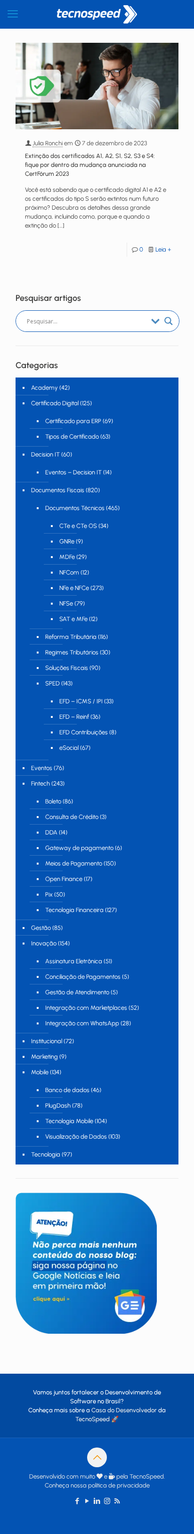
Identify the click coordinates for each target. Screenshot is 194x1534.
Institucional (46, 1041)
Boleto (53, 801)
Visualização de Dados (76, 1136)
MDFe (67, 556)
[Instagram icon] (107, 1501)
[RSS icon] (117, 1501)
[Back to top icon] (97, 1457)
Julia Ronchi (47, 143)
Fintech (40, 783)
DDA (51, 832)
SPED (52, 683)
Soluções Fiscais (66, 667)
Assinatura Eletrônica (73, 961)
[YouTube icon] (87, 1501)
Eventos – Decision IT (73, 472)
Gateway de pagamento (79, 847)
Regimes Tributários (71, 652)
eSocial (69, 747)
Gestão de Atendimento (77, 992)
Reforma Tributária (71, 636)
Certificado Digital (55, 403)
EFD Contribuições (83, 732)
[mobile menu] (13, 14)
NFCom (69, 572)
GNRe (66, 541)
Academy (44, 387)
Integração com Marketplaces (86, 1007)
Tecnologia (45, 1154)
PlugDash (58, 1105)
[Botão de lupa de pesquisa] (168, 321)
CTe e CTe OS (78, 525)
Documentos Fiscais (57, 490)
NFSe (66, 603)
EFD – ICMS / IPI (81, 701)
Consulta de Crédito (71, 816)
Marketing (44, 1056)
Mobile (39, 1072)
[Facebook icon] (77, 1501)
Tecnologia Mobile (69, 1121)
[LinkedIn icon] (97, 1501)
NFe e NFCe (74, 587)
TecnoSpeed (92, 1419)
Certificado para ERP (73, 421)
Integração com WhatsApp (82, 1023)
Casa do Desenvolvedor (124, 1410)
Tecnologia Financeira (74, 909)
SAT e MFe (73, 618)
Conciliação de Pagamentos (83, 976)
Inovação (44, 943)
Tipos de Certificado (72, 436)
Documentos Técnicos (75, 507)
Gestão (41, 927)
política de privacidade (119, 1485)
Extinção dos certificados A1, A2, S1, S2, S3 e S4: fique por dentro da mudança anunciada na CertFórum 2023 (90, 164)
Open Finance (63, 878)
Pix (49, 894)
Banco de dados (67, 1089)
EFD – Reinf (74, 716)
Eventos (41, 767)
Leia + (163, 249)
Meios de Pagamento (73, 863)
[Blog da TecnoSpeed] (97, 14)
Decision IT (45, 454)
